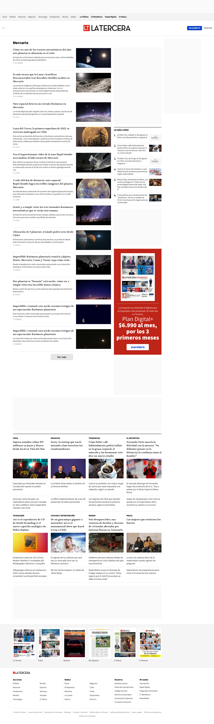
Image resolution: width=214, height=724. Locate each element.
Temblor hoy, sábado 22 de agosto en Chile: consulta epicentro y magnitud (132, 136)
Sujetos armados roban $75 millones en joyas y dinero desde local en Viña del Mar (29, 445)
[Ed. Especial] (100, 658)
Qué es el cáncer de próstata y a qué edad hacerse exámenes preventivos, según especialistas (132, 171)
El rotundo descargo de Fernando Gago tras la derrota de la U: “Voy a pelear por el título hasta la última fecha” (143, 488)
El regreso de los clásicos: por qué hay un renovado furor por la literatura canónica (66, 560)
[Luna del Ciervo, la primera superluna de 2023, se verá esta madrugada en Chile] (93, 137)
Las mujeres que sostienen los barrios (144, 521)
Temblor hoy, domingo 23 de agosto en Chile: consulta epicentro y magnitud (132, 161)
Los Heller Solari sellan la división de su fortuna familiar (68, 485)
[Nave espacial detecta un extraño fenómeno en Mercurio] (93, 112)
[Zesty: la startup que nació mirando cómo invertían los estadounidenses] (68, 468)
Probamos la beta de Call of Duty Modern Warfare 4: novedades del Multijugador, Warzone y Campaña (29, 560)
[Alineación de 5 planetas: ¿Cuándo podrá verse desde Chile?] (93, 240)
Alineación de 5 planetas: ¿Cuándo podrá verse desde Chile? (43, 234)
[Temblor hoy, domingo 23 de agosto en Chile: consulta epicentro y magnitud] (155, 161)
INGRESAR (208, 28)
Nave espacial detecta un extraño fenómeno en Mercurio (39, 106)
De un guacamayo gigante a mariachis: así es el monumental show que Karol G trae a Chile (67, 524)
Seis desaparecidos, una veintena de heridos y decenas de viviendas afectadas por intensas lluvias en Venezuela (106, 524)
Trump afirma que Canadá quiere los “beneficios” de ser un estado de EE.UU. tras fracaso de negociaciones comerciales (132, 199)
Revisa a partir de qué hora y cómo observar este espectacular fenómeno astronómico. (42, 290)
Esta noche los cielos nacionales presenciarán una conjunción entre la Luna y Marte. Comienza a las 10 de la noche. (41, 315)
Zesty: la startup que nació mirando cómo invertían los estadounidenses (67, 445)
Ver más (62, 357)
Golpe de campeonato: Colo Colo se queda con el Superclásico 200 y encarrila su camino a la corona (143, 501)
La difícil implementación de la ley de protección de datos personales (68, 500)
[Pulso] (49, 658)
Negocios (32, 16)
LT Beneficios (96, 16)
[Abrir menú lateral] (4, 28)
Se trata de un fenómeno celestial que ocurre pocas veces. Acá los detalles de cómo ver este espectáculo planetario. (43, 58)
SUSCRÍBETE (138, 347)
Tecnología (42, 16)
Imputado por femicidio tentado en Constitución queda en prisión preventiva (29, 486)
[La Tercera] (24, 658)
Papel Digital (110, 16)
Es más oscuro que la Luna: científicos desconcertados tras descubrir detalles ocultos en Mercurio (41, 78)
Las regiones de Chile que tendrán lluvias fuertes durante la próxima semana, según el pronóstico (104, 501)
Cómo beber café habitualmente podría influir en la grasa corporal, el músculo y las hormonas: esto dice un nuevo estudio (132, 149)
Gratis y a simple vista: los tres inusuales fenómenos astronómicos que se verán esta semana (43, 209)
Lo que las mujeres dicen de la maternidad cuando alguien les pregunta (141, 560)
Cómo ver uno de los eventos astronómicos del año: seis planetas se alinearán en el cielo (42, 52)
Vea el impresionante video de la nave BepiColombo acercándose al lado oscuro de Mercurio (42, 156)
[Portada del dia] (138, 299)
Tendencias (94, 438)
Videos (73, 16)
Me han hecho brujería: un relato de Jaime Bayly (67, 571)
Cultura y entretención (63, 515)
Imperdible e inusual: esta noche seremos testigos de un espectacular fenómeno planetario (43, 308)
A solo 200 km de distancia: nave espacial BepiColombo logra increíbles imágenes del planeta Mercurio (43, 184)
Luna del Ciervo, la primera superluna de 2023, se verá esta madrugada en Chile (41, 130)
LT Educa (123, 16)
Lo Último (84, 16)
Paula (129, 515)
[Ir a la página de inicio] (107, 28)
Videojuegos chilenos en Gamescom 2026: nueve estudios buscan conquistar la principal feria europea (30, 573)
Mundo (65, 16)
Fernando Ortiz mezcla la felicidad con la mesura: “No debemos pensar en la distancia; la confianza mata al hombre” (144, 449)
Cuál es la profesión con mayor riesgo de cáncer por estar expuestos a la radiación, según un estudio (106, 486)
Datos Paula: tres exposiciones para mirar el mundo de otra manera (143, 571)
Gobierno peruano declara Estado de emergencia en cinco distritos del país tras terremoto (106, 560)
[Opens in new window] (74, 658)
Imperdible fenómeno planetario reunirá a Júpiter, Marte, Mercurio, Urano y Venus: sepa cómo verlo (42, 258)
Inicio (4, 16)
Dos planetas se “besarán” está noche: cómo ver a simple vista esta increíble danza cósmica (41, 283)
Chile (15, 438)
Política (13, 16)
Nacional (22, 16)
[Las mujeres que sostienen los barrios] (144, 542)
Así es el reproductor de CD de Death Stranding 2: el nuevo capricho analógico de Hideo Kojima (29, 524)
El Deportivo (55, 16)
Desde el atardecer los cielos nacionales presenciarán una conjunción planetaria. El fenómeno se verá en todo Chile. (41, 265)
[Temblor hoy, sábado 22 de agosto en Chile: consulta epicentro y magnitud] (155, 137)
